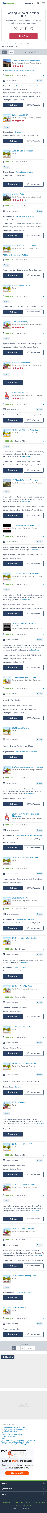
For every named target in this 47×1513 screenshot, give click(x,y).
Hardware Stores (20, 44)
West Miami (33, 752)
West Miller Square (22, 86)
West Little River (20, 967)
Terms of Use (20, 1505)
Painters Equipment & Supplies (27, 197)
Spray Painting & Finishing (26, 395)
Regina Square (21, 172)
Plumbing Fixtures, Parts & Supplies (29, 63)
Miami (11, 44)
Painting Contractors (24, 365)
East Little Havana (22, 752)
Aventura (30, 172)
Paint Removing (40, 118)
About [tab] (4, 1483)
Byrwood (31, 216)
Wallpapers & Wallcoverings (11, 1435)
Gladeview (18, 132)
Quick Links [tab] (7, 1489)
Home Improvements (24, 433)
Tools (3, 1438)
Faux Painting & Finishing (25, 118)
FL (7, 44)
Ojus (16, 1129)
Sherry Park (31, 919)
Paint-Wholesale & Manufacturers (28, 628)
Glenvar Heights (21, 216)
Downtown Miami (21, 835)
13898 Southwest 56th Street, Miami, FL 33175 (20, 70)
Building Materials (8, 1436)
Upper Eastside (21, 919)
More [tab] (4, 1494)
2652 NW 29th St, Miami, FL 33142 (16, 255)
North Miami (28, 1292)
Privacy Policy (7, 1502)
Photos (39, 80)
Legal (29, 1505)
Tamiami (18, 1087)
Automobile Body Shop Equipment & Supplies (18, 1440)
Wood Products (22, 248)
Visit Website (34, 105)
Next (29, 1348)
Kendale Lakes (35, 86)
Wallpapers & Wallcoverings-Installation (16, 1442)
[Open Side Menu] (43, 3)
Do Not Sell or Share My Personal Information (29, 1502)
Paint (14, 63)
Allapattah (19, 1292)
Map (11, 52)
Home (3, 44)
